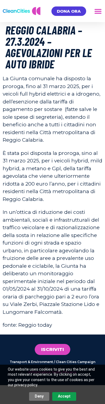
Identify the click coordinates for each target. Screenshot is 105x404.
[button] (98, 11)
